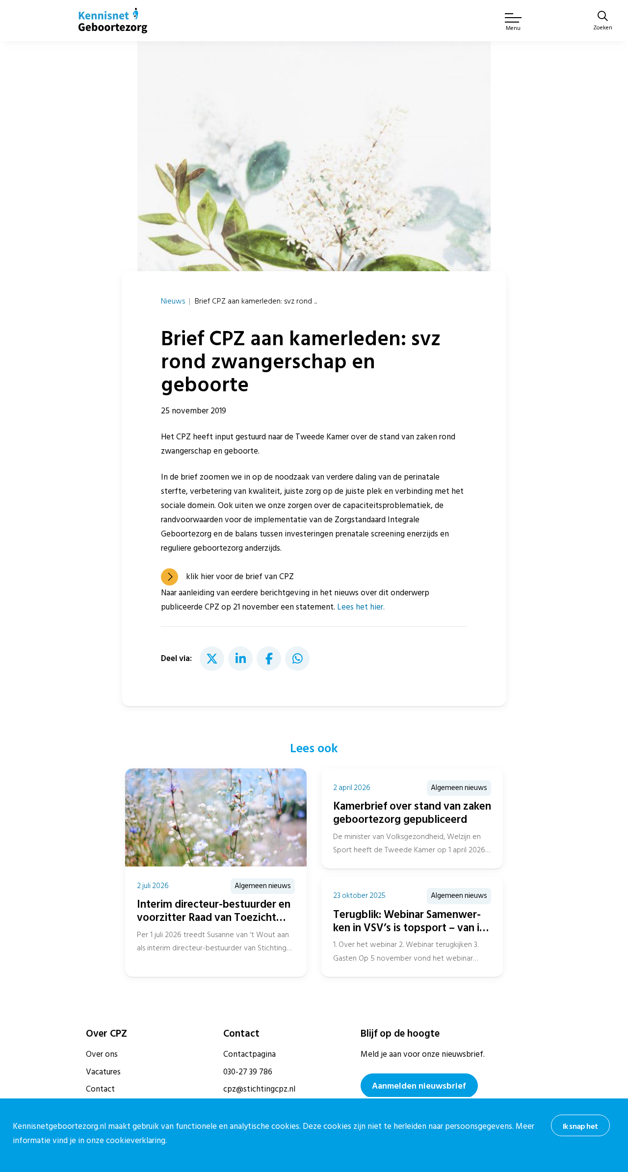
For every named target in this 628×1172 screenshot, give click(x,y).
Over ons (102, 1054)
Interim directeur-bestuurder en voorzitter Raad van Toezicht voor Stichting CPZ (213, 917)
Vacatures (103, 1072)
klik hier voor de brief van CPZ (240, 577)
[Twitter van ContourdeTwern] (212, 658)
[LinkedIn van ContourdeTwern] (240, 658)
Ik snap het (580, 1126)
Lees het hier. (361, 607)
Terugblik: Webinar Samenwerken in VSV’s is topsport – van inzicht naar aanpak (411, 928)
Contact (100, 1089)
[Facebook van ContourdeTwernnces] (269, 658)
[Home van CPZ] (112, 20)
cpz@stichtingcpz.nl (259, 1089)
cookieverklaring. (136, 1140)
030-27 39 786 (247, 1072)
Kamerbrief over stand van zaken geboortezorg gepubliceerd (412, 812)
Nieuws (173, 301)
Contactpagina (249, 1054)
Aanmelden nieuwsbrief (419, 1086)
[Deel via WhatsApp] (297, 658)
